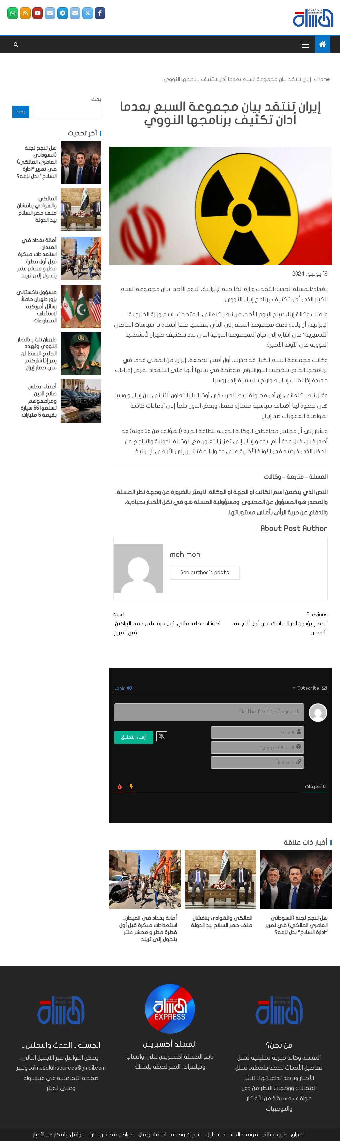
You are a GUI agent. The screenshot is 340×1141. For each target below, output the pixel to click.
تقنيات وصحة (186, 1134)
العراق (297, 1134)
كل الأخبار (43, 1134)
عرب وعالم (274, 1134)
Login (120, 688)
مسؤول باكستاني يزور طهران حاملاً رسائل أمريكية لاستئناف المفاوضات (36, 306)
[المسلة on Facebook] (100, 13)
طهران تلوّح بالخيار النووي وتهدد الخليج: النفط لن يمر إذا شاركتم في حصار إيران (37, 353)
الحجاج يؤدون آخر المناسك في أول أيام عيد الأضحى (280, 623)
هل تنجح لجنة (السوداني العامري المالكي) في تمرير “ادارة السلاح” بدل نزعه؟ (296, 925)
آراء (91, 1134)
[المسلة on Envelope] (75, 13)
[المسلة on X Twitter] (87, 13)
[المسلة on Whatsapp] (12, 13)
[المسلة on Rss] (25, 13)
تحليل (212, 1134)
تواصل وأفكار (69, 1134)
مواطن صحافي (116, 1134)
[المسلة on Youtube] (37, 13)
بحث (96, 99)
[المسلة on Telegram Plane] (62, 13)
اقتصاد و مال (152, 1134)
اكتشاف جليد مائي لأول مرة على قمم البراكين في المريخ (166, 623)
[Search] (16, 44)
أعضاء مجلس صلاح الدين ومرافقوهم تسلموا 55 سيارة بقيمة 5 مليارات (39, 401)
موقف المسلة (241, 1134)
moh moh (185, 554)
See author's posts (204, 573)
